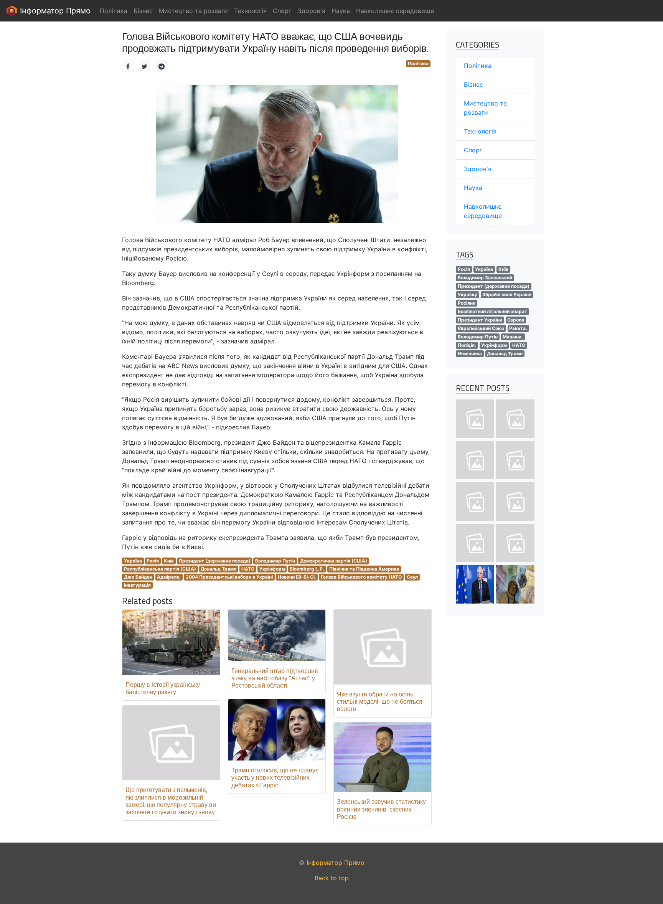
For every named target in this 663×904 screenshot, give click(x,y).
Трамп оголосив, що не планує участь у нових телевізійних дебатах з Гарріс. (274, 777)
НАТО (247, 569)
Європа (515, 320)
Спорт (473, 150)
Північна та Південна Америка (364, 569)
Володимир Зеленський (485, 277)
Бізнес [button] (143, 11)
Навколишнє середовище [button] (395, 11)
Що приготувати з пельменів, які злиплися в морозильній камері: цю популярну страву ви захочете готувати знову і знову (170, 801)
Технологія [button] (250, 11)
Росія (153, 561)
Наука (473, 187)
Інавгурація (137, 585)
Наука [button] (341, 11)
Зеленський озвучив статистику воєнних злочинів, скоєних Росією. (381, 809)
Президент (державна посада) (215, 561)
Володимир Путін (275, 561)
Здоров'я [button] (311, 11)
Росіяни (466, 303)
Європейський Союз (481, 328)
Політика (418, 63)
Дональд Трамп (218, 569)
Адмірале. (169, 577)
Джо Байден (138, 577)
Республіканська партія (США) (160, 569)
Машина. (513, 337)
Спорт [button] (282, 11)
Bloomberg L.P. (307, 569)
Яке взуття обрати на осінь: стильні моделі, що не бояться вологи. (379, 701)
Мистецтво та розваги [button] (193, 11)
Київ (169, 561)
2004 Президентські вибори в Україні (229, 577)
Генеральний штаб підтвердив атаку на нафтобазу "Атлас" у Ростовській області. (274, 678)
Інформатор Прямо (54, 10)
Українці (467, 294)
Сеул (412, 577)
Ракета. (518, 328)
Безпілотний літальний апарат (492, 311)
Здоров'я (477, 169)
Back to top (332, 878)
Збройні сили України (506, 294)
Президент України (480, 320)
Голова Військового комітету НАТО (361, 577)
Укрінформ (272, 569)
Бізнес (473, 84)
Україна (133, 561)
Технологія (480, 131)
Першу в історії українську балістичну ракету (162, 688)
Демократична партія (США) (333, 561)
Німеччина (470, 353)
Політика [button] (113, 11)
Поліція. (467, 345)
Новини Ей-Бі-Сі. (297, 577)
